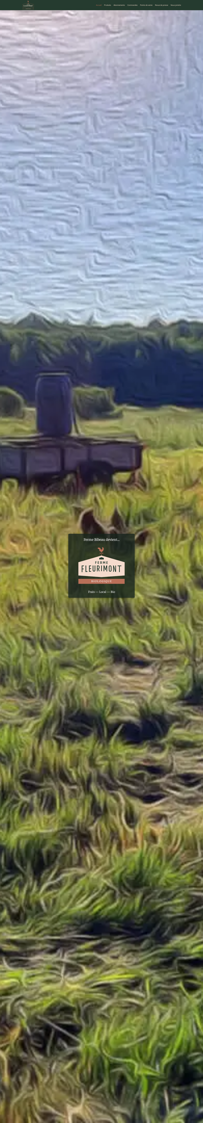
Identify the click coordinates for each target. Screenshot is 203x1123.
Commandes (132, 5)
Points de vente (146, 5)
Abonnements (119, 5)
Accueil (99, 5)
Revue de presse (161, 5)
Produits (107, 5)
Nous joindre (176, 5)
